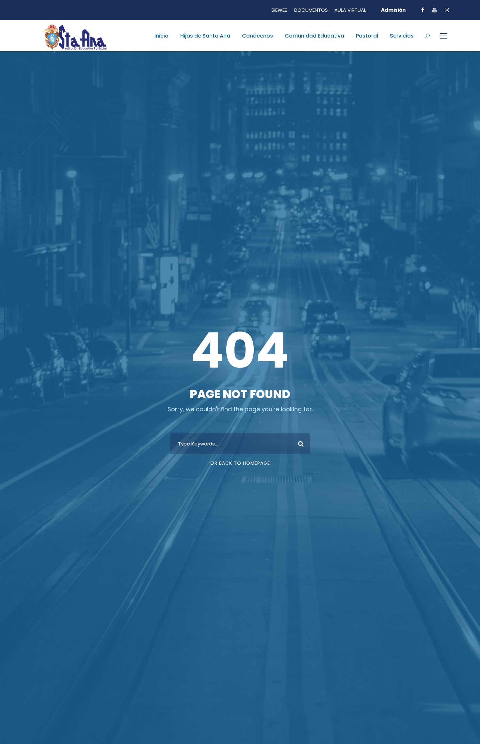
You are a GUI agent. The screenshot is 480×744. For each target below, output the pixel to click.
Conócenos (257, 36)
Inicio (161, 36)
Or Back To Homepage (240, 463)
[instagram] (447, 10)
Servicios (402, 36)
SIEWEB (279, 10)
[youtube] (434, 10)
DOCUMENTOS (311, 10)
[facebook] (422, 10)
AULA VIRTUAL (350, 10)
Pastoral (367, 36)
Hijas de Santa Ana (205, 36)
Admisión (393, 10)
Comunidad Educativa (314, 36)
